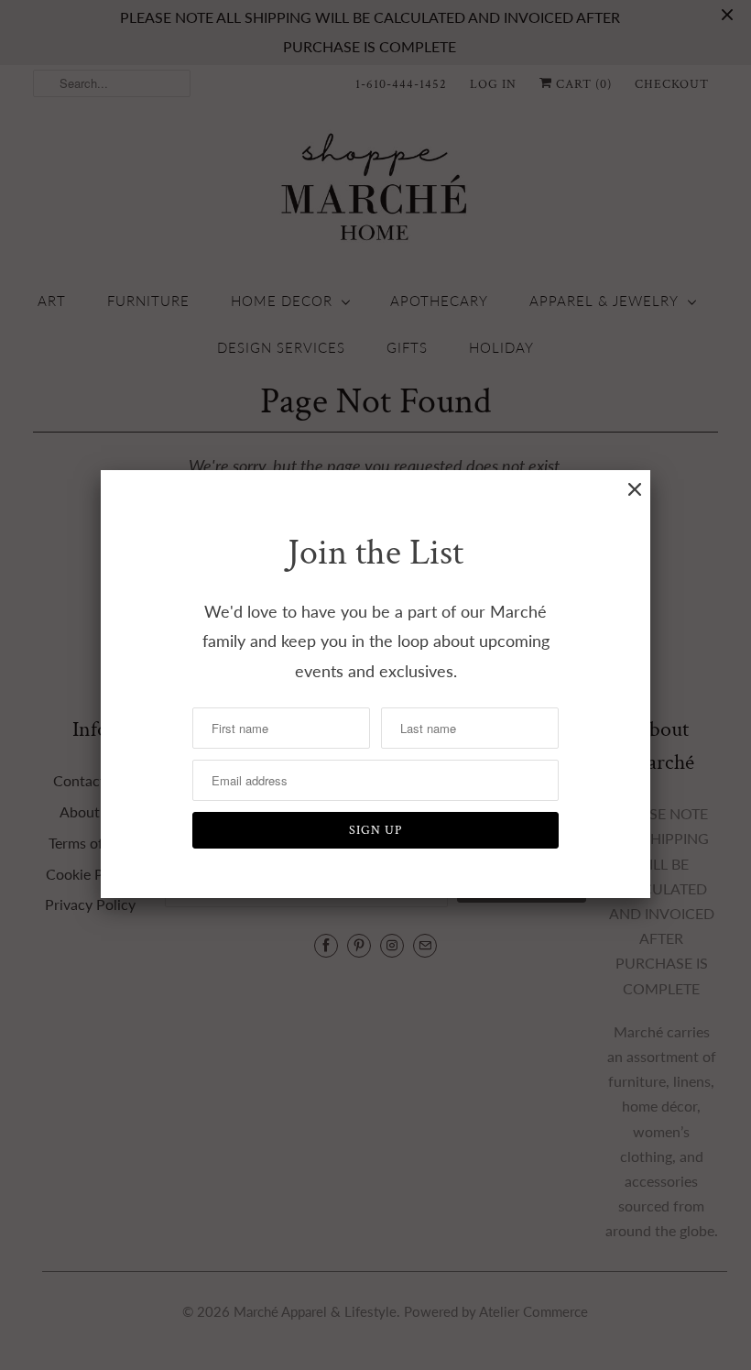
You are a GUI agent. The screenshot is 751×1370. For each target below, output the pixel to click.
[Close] (634, 489)
